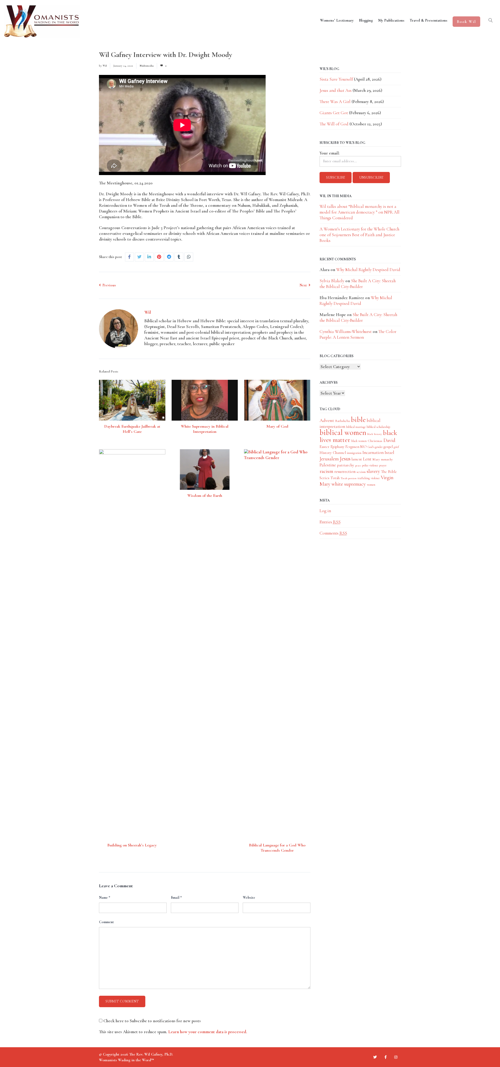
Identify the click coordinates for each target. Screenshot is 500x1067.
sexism (361, 472)
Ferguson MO (356, 447)
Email (176, 897)
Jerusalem (329, 459)
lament (357, 459)
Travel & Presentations (428, 20)
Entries (330, 522)
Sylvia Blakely (332, 281)
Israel (389, 452)
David (389, 440)
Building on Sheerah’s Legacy (132, 845)
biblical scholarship (378, 427)
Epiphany (337, 447)
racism (326, 471)
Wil (105, 65)
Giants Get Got (334, 112)
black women (359, 441)
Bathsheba (342, 421)
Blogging (366, 20)
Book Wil (466, 21)
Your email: (330, 153)
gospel (388, 447)
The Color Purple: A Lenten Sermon (358, 334)
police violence (370, 465)
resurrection (344, 471)
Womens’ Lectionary (337, 20)
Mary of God (277, 426)
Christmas (375, 441)
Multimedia (147, 65)
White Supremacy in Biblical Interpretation (204, 429)
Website (249, 897)
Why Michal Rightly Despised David (368, 269)
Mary (376, 459)
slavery (373, 471)
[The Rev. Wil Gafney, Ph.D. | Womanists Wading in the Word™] (42, 21)
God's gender (375, 447)
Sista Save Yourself (336, 79)
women (371, 485)
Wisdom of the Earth (204, 495)
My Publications (391, 20)
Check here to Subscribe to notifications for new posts (151, 1021)
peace (358, 465)
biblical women (343, 432)
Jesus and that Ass (336, 90)
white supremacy (349, 484)
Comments (333, 533)
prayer (382, 465)
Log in (325, 510)
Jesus (345, 458)
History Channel (333, 452)
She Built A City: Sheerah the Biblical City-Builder (358, 283)
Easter (324, 446)
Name (104, 897)
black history (374, 434)
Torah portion (349, 478)
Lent (367, 459)
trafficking (364, 478)
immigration (354, 453)
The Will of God (334, 124)
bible (358, 419)
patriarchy (345, 465)
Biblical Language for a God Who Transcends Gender (277, 848)
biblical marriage (356, 427)
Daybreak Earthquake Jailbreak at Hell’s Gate (132, 429)
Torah (335, 477)
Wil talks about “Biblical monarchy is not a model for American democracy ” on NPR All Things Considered (359, 212)
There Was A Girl (335, 101)
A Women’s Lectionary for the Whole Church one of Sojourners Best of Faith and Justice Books (359, 234)
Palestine (328, 465)
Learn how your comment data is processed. (207, 1031)
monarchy (387, 459)
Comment (106, 922)
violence (375, 478)
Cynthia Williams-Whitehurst (346, 331)
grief (396, 447)
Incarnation (373, 452)
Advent (327, 420)
